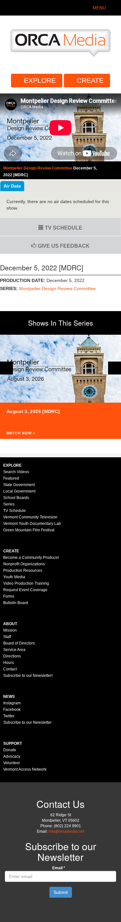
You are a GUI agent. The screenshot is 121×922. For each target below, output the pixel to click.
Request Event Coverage (25, 590)
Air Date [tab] (12, 186)
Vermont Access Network (24, 769)
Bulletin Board (15, 603)
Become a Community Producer (31, 557)
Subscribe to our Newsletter (27, 722)
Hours (8, 662)
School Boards (16, 497)
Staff (7, 637)
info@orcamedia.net (66, 831)
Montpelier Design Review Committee (57, 288)
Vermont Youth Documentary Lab (32, 523)
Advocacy (11, 756)
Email (58, 868)
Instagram (12, 703)
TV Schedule (63, 228)
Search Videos (16, 472)
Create (90, 80)
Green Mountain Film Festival (29, 530)
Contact (10, 669)
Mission (10, 630)
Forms (8, 596)
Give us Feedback (63, 246)
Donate (9, 750)
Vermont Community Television (30, 517)
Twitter (9, 716)
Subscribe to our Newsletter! (28, 675)
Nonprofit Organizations (24, 564)
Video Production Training (26, 583)
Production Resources (22, 570)
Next (114, 368)
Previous (6, 368)
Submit (61, 892)
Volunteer (11, 763)
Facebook (12, 709)
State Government (19, 485)
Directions (12, 656)
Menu (99, 7)
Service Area (14, 649)
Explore (40, 80)
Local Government (19, 491)
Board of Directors (19, 643)
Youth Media (14, 577)
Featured (11, 478)
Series (9, 504)
